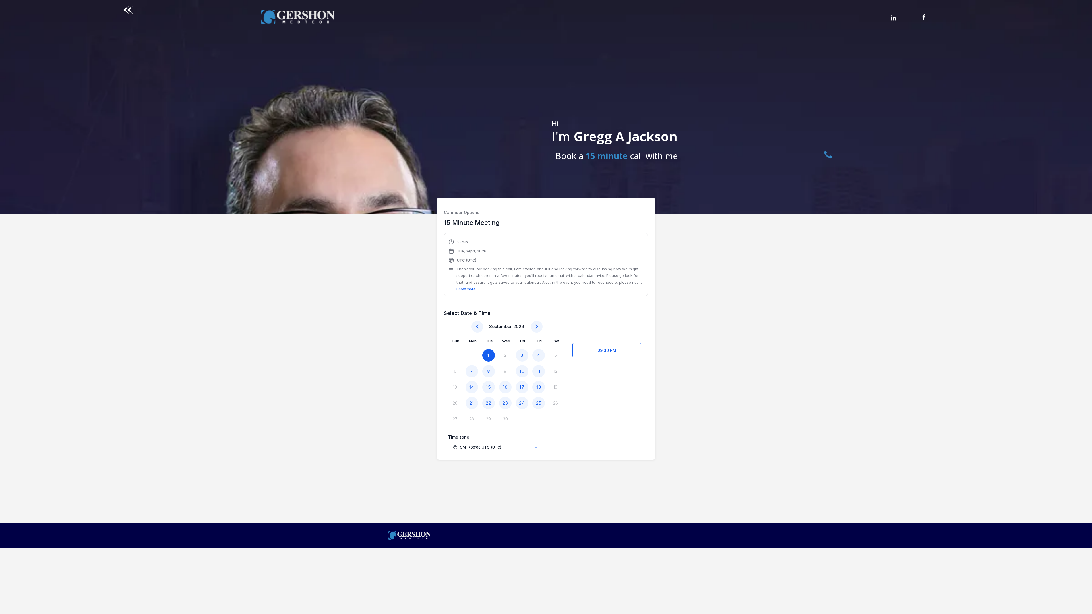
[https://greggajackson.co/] (298, 17)
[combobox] (495, 447)
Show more (466, 289)
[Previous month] (477, 327)
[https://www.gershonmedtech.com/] (546, 535)
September (500, 326)
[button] (545, 265)
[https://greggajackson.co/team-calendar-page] (128, 10)
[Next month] (537, 327)
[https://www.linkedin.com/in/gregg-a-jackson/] (893, 17)
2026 (518, 326)
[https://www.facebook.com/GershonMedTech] (949, 17)
